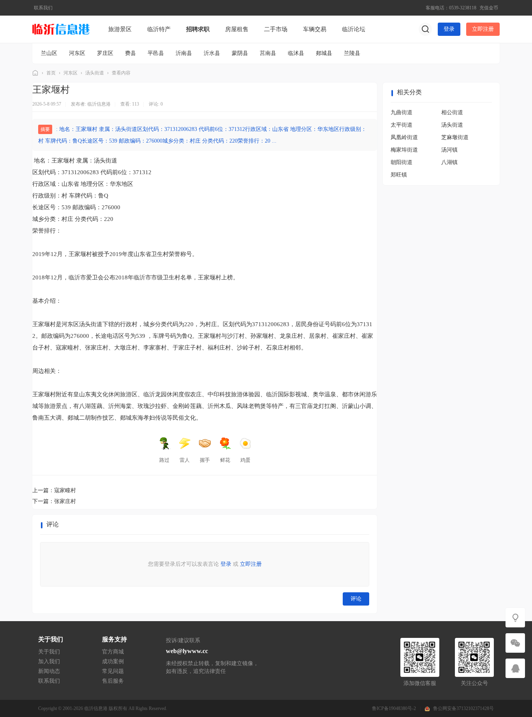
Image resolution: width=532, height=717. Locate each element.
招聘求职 (198, 29)
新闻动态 (49, 671)
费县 (130, 53)
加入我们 (49, 661)
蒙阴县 (240, 53)
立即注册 (483, 29)
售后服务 (113, 681)
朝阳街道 (401, 162)
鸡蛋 (245, 460)
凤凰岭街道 (404, 137)
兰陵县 (352, 53)
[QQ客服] (515, 668)
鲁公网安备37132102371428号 (463, 708)
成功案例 (113, 661)
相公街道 (452, 112)
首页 (51, 73)
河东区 (77, 53)
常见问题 (113, 671)
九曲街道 (401, 112)
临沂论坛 (353, 29)
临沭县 (296, 53)
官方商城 (113, 652)
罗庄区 (105, 53)
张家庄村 (65, 501)
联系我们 (43, 8)
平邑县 (156, 53)
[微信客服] (515, 643)
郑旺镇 (399, 175)
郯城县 (324, 53)
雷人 (185, 460)
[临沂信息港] (61, 29)
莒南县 (268, 53)
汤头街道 (94, 73)
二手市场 (275, 29)
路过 (164, 460)
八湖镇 (449, 162)
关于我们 (49, 652)
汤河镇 (449, 150)
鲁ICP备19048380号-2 (394, 708)
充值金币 (488, 8)
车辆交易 (314, 29)
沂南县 (184, 53)
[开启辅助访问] (418, 7)
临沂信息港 (35, 73)
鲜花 (225, 460)
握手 (205, 460)
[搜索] (425, 29)
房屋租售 (236, 29)
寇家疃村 (65, 490)
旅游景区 (120, 29)
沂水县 (212, 53)
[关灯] (515, 617)
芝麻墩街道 (455, 137)
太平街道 (401, 125)
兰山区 (49, 53)
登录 (449, 29)
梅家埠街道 (404, 150)
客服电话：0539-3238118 (451, 8)
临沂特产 (159, 29)
